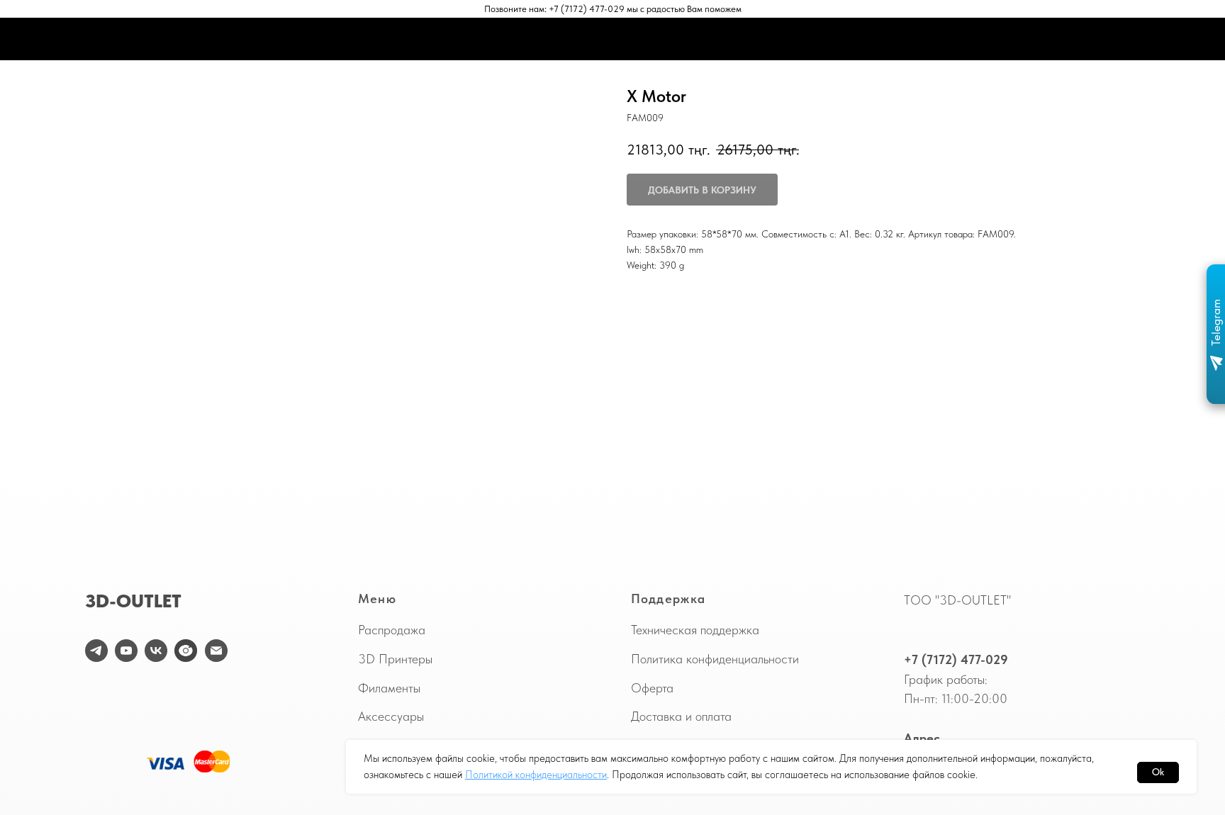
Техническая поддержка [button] (695, 629)
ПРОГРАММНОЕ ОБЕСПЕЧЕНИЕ (656, 39)
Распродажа (391, 629)
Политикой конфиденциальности (536, 774)
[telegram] (96, 650)
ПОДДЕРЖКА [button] (776, 39)
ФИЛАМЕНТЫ (446, 39)
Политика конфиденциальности (715, 658)
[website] (185, 650)
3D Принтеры (395, 658)
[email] (216, 650)
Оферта (652, 687)
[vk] (156, 650)
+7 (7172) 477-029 (956, 659)
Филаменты (389, 687)
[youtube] (126, 650)
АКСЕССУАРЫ (531, 39)
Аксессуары (391, 716)
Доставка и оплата (681, 716)
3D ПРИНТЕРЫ (361, 39)
